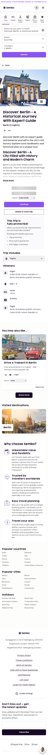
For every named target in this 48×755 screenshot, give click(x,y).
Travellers (8, 46)
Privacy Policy (24, 655)
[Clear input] (42, 30)
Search (24, 54)
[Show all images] (41, 101)
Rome (4, 585)
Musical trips (29, 608)
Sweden (27, 562)
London (27, 582)
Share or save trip (24, 212)
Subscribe (24, 732)
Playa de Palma (30, 579)
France (4, 559)
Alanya (4, 575)
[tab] (5, 19)
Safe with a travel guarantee (24, 670)
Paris (4, 579)
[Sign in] (37, 8)
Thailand (5, 565)
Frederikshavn (7, 588)
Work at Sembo (24, 665)
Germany (5, 562)
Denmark (27, 553)
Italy (26, 556)
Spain (4, 553)
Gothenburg (29, 588)
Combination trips (31, 601)
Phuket (27, 585)
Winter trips (28, 598)
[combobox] (22, 31)
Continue (24, 204)
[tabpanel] (24, 42)
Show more (8, 180)
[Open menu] (43, 8)
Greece (27, 559)
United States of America (33, 565)
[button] (24, 259)
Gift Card (24, 680)
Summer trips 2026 (8, 598)
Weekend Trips (7, 608)
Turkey (4, 556)
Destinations (24, 675)
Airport (15, 198)
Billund (26, 575)
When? (7, 37)
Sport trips (6, 605)
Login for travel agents (24, 685)
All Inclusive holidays (9, 601)
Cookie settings (26, 693)
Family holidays (30, 605)
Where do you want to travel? (17, 29)
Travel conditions (24, 660)
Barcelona (6, 582)
